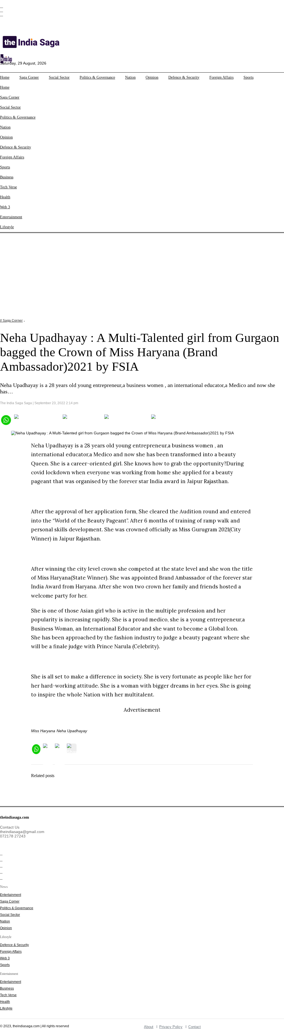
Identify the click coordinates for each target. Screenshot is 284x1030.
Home (4, 77)
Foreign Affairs (221, 77)
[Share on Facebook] (37, 419)
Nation (130, 77)
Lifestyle (7, 227)
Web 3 (5, 207)
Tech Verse (8, 187)
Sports (248, 77)
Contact (194, 1027)
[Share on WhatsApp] (5, 419)
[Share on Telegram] (126, 419)
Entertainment (11, 217)
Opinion (152, 77)
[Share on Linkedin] (172, 419)
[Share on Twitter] (82, 419)
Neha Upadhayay (72, 731)
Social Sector (59, 77)
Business (6, 177)
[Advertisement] (142, 272)
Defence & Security (183, 77)
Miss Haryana (43, 731)
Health (5, 197)
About (148, 1027)
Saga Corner (29, 77)
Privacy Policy (170, 1027)
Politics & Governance (97, 77)
